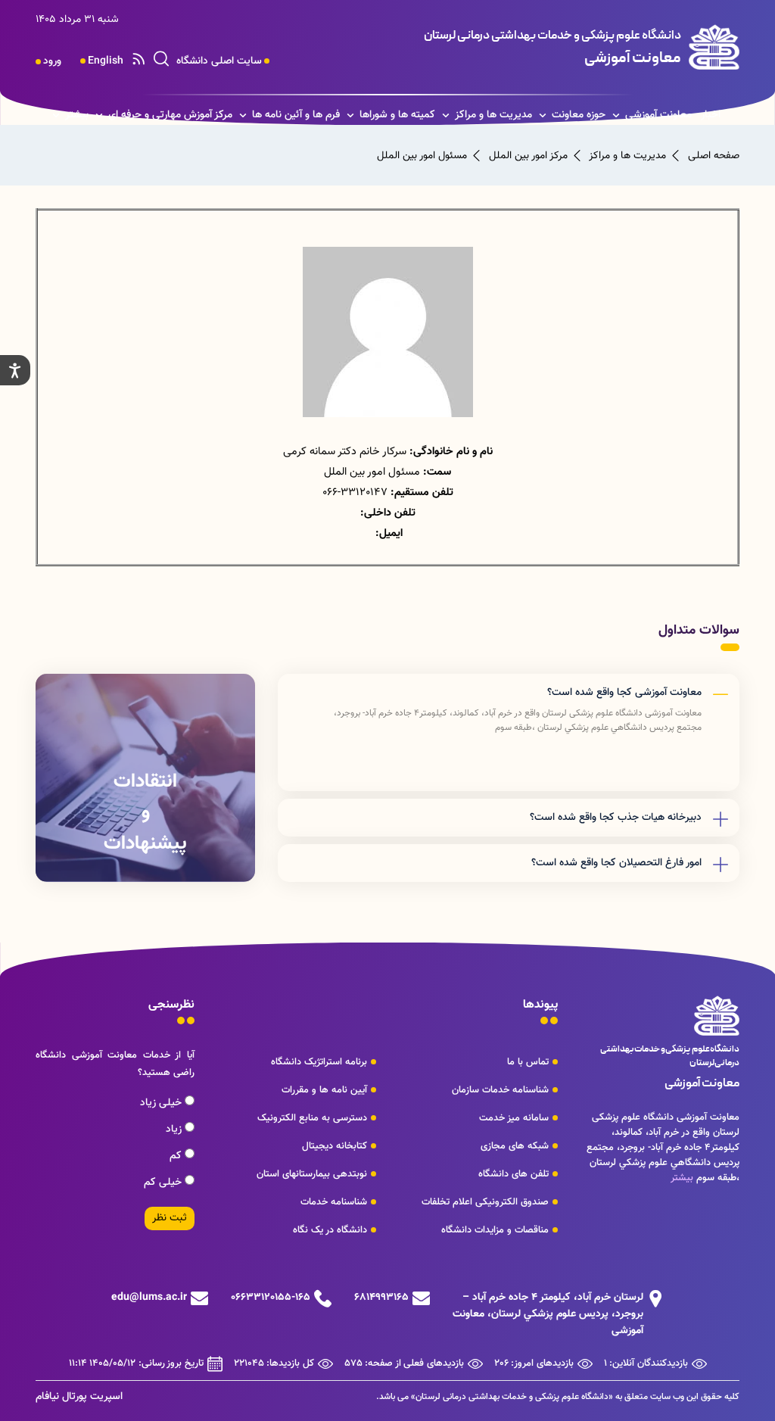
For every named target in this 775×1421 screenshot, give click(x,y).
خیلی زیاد (162, 1103)
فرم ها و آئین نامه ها (296, 115)
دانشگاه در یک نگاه (330, 1230)
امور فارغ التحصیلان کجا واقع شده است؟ (616, 863)
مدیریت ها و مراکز (493, 115)
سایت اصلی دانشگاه (219, 61)
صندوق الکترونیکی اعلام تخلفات (485, 1202)
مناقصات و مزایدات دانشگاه (495, 1230)
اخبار (711, 115)
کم (177, 1156)
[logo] (538, 47)
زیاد (175, 1129)
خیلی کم (164, 1182)
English (105, 61)
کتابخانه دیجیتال (334, 1146)
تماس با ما (528, 1062)
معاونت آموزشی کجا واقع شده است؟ (624, 692)
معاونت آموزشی (658, 115)
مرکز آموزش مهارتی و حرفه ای (170, 115)
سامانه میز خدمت (514, 1118)
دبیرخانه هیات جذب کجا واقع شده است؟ (616, 817)
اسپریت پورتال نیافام (79, 1396)
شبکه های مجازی (515, 1146)
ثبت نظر (169, 1218)
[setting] (15, 370)
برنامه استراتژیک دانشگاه (319, 1062)
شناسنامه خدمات (333, 1202)
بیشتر (77, 115)
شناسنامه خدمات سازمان (500, 1090)
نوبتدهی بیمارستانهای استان (312, 1174)
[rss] (138, 61)
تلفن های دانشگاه (513, 1174)
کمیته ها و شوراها (397, 115)
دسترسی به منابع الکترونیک (312, 1118)
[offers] (145, 778)
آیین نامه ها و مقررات (324, 1090)
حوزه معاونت (578, 115)
